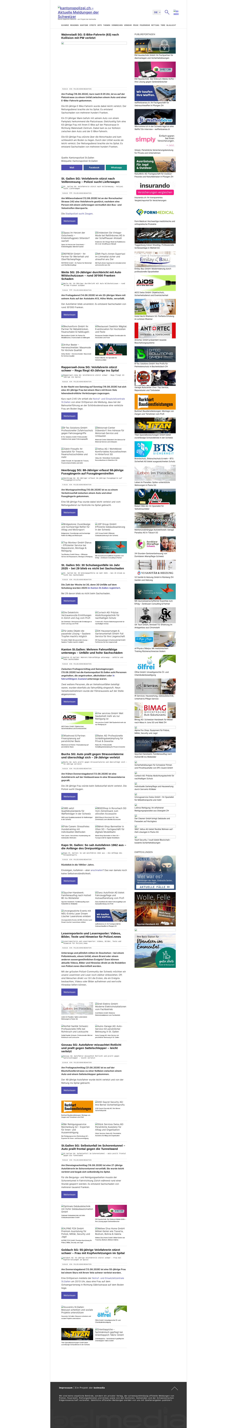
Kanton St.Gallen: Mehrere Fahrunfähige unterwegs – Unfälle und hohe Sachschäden (92, 651)
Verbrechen (117, 25)
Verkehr (128, 25)
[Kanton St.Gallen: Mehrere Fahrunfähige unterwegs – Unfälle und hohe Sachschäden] (94, 658)
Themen (106, 25)
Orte (99, 25)
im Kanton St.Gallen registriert (104, 588)
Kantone (84, 25)
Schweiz (65, 25)
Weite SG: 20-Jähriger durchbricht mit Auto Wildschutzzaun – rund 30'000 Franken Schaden (91, 275)
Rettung (155, 25)
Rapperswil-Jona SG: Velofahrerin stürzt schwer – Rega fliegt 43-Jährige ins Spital (90, 369)
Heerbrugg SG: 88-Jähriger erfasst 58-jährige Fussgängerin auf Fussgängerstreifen (92, 472)
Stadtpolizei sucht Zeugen (79, 213)
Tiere (163, 25)
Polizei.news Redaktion (82, 89)
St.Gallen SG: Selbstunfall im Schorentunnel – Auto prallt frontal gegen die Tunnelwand (93, 1147)
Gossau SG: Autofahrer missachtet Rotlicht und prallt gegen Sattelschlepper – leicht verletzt (91, 1048)
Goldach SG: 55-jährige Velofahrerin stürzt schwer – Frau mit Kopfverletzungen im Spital (93, 1251)
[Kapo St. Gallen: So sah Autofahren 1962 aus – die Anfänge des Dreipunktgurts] (94, 854)
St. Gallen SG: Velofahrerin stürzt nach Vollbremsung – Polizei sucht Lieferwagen (90, 180)
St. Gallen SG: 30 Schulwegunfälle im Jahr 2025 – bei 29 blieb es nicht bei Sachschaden (92, 566)
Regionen (74, 25)
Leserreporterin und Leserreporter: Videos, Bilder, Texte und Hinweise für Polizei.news (91, 935)
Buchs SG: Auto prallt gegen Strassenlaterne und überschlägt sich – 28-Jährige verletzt (92, 755)
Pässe (135, 25)
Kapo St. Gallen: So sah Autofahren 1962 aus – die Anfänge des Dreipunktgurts (93, 846)
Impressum (66, 1387)
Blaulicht (171, 25)
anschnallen (97, 870)
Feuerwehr (145, 25)
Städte (92, 25)
